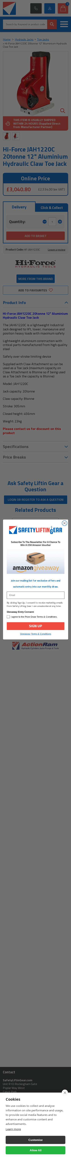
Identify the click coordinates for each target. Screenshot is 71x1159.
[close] (65, 1093)
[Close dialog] (64, 523)
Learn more (13, 1129)
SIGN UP (35, 626)
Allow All (35, 1150)
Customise (35, 1139)
